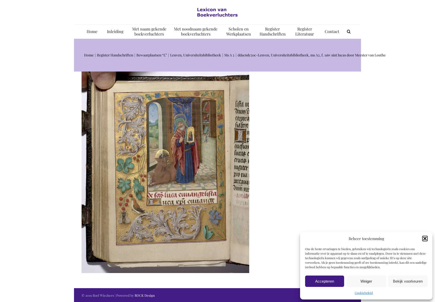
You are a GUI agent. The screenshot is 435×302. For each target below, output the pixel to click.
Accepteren (324, 281)
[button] (424, 238)
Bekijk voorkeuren (408, 281)
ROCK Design (145, 295)
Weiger (366, 281)
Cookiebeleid (364, 293)
